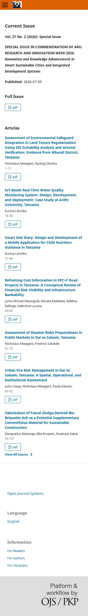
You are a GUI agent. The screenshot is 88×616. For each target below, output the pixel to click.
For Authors (16, 558)
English (13, 521)
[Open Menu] (5, 5)
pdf (14, 107)
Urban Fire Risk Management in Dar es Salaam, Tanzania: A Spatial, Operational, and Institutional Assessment (43, 375)
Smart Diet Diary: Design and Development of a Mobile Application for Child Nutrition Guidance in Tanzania (43, 242)
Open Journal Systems (25, 493)
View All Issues (16, 454)
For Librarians (17, 565)
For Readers (16, 551)
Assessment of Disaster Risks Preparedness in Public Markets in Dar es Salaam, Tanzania (43, 335)
